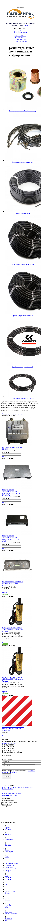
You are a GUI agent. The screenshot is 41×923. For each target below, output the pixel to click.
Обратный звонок (20, 41)
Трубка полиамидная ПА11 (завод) (22, 398)
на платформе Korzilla (9, 795)
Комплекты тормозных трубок (22, 162)
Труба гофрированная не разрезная (22, 264)
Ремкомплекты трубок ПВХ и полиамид (22, 111)
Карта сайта (29, 787)
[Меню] (3, 3)
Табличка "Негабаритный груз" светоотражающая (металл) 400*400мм (13, 728)
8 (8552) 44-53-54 (20, 36)
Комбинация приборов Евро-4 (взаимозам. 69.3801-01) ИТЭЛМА (12, 583)
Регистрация (23, 32)
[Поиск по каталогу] (38, 3)
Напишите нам (20, 39)
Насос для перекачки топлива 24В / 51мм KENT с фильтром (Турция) (12, 629)
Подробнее (26, 25)
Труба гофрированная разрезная (22, 315)
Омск (20, 30)
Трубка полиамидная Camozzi (22, 367)
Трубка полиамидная (22, 213)
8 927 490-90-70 (7, 789)
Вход (15, 32)
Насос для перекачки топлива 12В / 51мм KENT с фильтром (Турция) (12, 679)
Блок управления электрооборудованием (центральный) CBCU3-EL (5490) (11, 538)
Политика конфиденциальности (13, 787)
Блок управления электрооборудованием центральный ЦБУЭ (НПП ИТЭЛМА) (11, 492)
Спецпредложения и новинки (12, 414)
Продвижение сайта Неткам (11, 793)
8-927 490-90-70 (20, 37)
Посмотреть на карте (9, 743)
